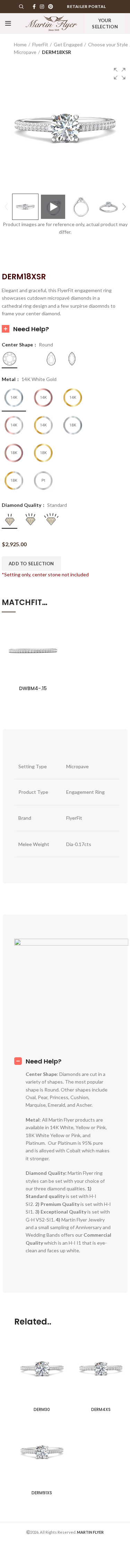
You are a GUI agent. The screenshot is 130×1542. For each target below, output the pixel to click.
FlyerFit (40, 44)
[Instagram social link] (42, 6)
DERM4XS (101, 1409)
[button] (119, 73)
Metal (9, 379)
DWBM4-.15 (33, 688)
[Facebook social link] (34, 6)
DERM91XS (42, 1493)
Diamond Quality (22, 505)
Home (20, 44)
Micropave (25, 52)
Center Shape (18, 344)
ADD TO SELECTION (31, 563)
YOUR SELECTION (105, 23)
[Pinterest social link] (50, 6)
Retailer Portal (86, 6)
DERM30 (42, 1409)
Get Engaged (68, 44)
